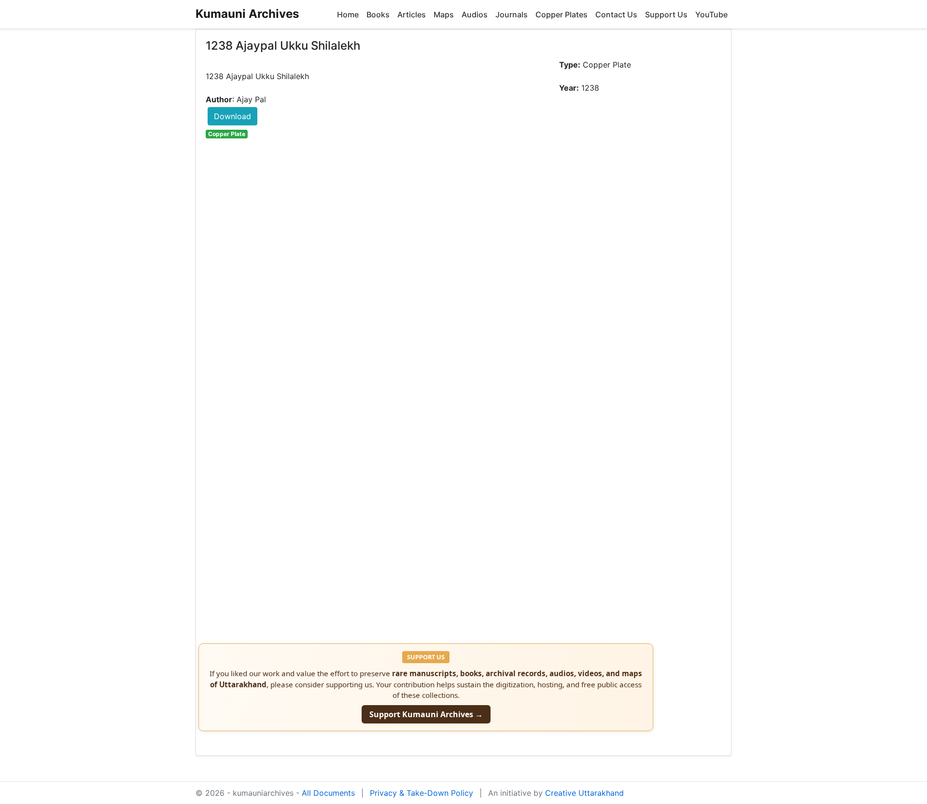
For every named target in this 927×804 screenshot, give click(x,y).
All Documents (328, 793)
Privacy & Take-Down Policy (421, 793)
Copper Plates (561, 14)
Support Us (666, 14)
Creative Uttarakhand (584, 793)
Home (348, 14)
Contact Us (616, 14)
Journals (511, 14)
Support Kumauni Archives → (426, 714)
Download (232, 116)
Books (378, 14)
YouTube (711, 14)
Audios (475, 14)
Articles (411, 14)
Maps (444, 14)
